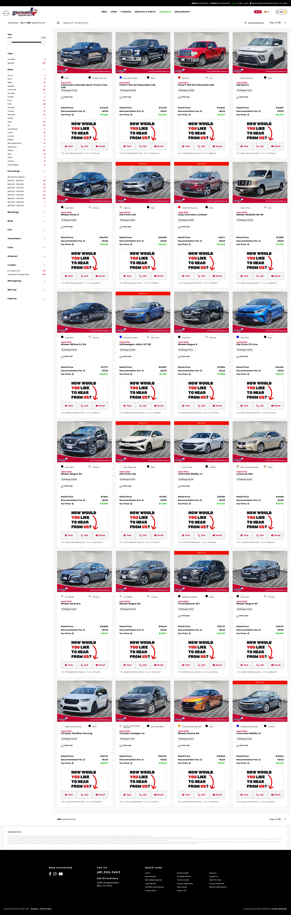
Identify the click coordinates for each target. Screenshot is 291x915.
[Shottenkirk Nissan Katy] (20, 11)
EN (259, 12)
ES (268, 12)
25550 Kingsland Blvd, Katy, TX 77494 (269, 3)
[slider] (10, 42)
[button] (109, 51)
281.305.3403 (200, 3)
